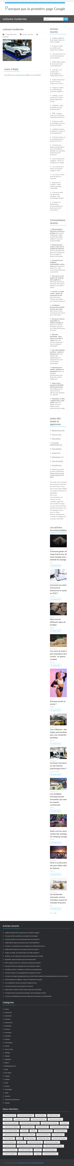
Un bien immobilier (25, 1150)
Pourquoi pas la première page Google (30, 1163)
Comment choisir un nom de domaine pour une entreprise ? (57, 56)
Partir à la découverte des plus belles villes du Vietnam (59, 865)
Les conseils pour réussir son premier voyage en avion (57, 168)
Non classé (8, 1073)
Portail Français (58, 1134)
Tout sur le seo (56, 435)
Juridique (7, 1052)
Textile (6, 1093)
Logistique (8, 1059)
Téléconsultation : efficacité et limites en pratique (57, 231)
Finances (53, 892)
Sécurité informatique (51, 1142)
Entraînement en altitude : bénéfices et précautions (57, 369)
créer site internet (57, 461)
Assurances (54, 583)
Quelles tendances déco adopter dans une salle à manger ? (57, 40)
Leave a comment (28, 34)
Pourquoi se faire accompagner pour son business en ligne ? (57, 123)
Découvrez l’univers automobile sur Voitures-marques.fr (57, 299)
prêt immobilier (8, 1138)
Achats (7, 1009)
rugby (19, 1138)
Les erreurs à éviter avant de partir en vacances (57, 176)
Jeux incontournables (10, 1131)
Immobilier (54, 791)
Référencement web (58, 430)
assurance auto (53, 1115)
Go (66, 19)
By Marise (6, 36)
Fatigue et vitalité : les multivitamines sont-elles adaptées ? (57, 89)
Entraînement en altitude (49, 1123)
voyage (37, 1154)
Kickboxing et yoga (45, 1131)
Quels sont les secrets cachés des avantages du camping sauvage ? (59, 834)
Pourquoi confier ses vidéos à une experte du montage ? (57, 48)
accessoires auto (9, 1115)
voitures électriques (25, 1154)
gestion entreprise (27, 1127)
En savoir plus (55, 566)
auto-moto (7, 1119)
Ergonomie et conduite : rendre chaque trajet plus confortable (23, 989)
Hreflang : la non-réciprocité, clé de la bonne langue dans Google (24, 956)
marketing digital (60, 1131)
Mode (52, 549)
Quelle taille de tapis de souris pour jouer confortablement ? (57, 64)
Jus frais (24, 1131)
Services (53, 727)
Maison (7, 1063)
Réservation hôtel (43, 1138)
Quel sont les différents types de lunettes (58, 622)
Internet (53, 761)
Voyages (53, 829)
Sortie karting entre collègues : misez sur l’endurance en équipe (57, 160)
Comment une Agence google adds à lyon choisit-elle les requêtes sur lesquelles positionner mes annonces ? (37, 976)
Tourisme (7, 1096)
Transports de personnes (12, 1099)
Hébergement (56, 457)
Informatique (8, 1042)
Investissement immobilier (59, 1127)
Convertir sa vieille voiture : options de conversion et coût (57, 293)
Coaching (7, 1019)
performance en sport (10, 1134)
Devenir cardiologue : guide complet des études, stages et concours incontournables (57, 237)
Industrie (7, 1039)
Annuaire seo (56, 453)
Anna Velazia (41, 1115)
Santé (52, 617)
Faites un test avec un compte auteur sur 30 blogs (57, 475)
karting (33, 1131)
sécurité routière (9, 1146)
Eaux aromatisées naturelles (29, 1123)
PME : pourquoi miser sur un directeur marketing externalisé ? (57, 115)
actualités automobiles (25, 1115)
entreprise (64, 1123)
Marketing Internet (10, 1066)
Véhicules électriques (50, 1154)
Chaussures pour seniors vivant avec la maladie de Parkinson (57, 247)
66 (55, 913)
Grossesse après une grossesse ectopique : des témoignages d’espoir (25, 993)
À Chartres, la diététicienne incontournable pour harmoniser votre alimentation (56, 206)
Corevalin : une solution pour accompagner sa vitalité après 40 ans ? (25, 946)
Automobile (8, 1016)
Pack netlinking (57, 449)
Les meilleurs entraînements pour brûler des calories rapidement (57, 375)
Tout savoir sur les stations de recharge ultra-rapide (57, 278)
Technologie (8, 1089)
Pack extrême (56, 439)
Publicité (7, 1079)
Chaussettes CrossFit (21, 1119)
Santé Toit (22, 1142)
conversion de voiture (38, 1119)
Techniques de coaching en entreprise (29, 1146)
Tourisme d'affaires (10, 1150)
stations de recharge (35, 1142)
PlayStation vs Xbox (28, 1134)
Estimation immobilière (11, 1127)
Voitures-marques (49, 1150)
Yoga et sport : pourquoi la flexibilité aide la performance (56, 385)
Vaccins (37, 1150)
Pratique (53, 649)
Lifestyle (7, 1056)
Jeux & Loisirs (9, 1049)
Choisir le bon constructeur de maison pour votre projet (57, 313)
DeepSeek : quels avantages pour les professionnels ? (56, 107)
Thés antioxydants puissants (53, 1146)
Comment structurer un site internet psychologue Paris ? (58, 766)
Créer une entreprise (55, 1119)
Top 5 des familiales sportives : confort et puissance (57, 352)
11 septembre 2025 (10, 34)
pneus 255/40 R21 (43, 1134)
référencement (29, 1138)
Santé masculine (9, 1142)
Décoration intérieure (10, 1123)
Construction (8, 1022)
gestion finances (42, 1127)
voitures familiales (9, 1154)
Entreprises (8, 1026)
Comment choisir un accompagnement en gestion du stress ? (57, 139)
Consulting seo (56, 465)
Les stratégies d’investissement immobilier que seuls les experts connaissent (58, 799)
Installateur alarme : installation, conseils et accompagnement (57, 131)
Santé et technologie (59, 1138)
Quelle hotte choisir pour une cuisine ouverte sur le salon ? (57, 81)
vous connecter (17, 75)
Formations (8, 1032)
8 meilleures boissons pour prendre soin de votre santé (57, 307)
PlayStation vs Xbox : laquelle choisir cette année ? (57, 400)
